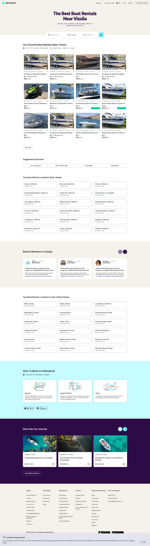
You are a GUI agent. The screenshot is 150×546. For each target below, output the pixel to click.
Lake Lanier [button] (95, 498)
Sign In (130, 3)
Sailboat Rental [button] (63, 513)
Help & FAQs (111, 495)
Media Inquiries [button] (30, 501)
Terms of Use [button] (51, 540)
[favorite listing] (47, 71)
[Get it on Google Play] (42, 408)
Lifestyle (77, 498)
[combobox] (56, 35)
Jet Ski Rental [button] (63, 498)
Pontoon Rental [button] (63, 507)
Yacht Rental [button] (62, 510)
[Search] (101, 34)
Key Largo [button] (94, 519)
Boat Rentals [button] (62, 495)
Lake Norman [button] (95, 516)
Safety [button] (44, 504)
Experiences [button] (63, 490)
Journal (78, 490)
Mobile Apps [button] (46, 501)
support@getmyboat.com (115, 501)
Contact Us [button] (29, 524)
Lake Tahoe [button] (95, 501)
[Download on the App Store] (29, 408)
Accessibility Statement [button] (32, 513)
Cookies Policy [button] (30, 510)
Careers (28, 498)
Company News (79, 495)
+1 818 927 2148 (112, 498)
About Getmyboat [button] (31, 495)
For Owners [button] (46, 498)
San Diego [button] (95, 504)
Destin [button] (93, 522)
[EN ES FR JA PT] (118, 3)
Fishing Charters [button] (63, 501)
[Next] (125, 252)
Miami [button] (93, 495)
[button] (109, 3)
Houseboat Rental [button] (64, 504)
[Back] (120, 252)
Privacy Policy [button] (30, 507)
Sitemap (28, 521)
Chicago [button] (94, 513)
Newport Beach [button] (96, 510)
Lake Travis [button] (95, 507)
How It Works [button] (46, 495)
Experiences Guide (80, 501)
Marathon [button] (94, 525)
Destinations (78, 504)
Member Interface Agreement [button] (31, 517)
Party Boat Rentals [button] (64, 521)
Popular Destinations (99, 490)
